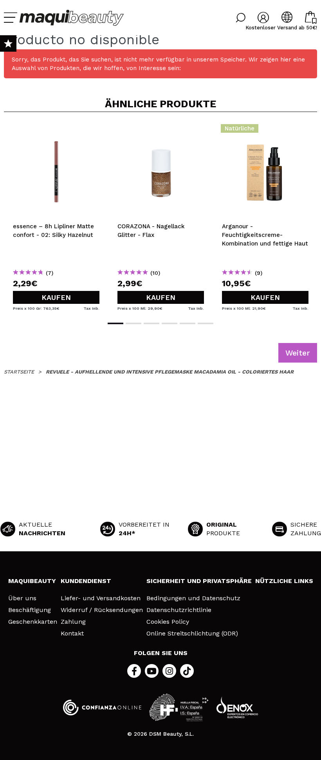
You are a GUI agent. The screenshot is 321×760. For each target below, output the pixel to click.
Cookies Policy (167, 622)
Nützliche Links (284, 581)
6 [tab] (205, 323)
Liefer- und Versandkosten (101, 598)
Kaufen (56, 297)
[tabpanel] (56, 216)
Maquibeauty (32, 581)
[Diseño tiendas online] (237, 707)
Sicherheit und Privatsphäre (199, 581)
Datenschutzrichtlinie (178, 610)
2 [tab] (133, 323)
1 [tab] (115, 323)
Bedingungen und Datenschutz (193, 598)
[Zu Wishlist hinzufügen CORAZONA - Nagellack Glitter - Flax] (160, 130)
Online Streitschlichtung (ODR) (192, 633)
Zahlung (73, 622)
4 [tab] (169, 323)
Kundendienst (86, 581)
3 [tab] (151, 323)
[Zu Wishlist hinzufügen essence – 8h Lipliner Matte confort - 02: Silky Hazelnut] (56, 130)
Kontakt (72, 633)
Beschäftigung (29, 610)
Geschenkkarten (32, 622)
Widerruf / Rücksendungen (102, 610)
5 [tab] (187, 323)
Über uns (22, 598)
